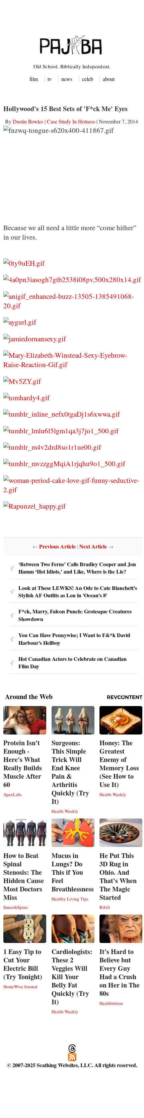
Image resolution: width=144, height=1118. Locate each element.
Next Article (93, 546)
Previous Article (57, 546)
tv (50, 79)
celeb (87, 79)
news (66, 79)
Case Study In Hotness (71, 121)
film (33, 79)
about (109, 79)
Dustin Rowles (28, 121)
